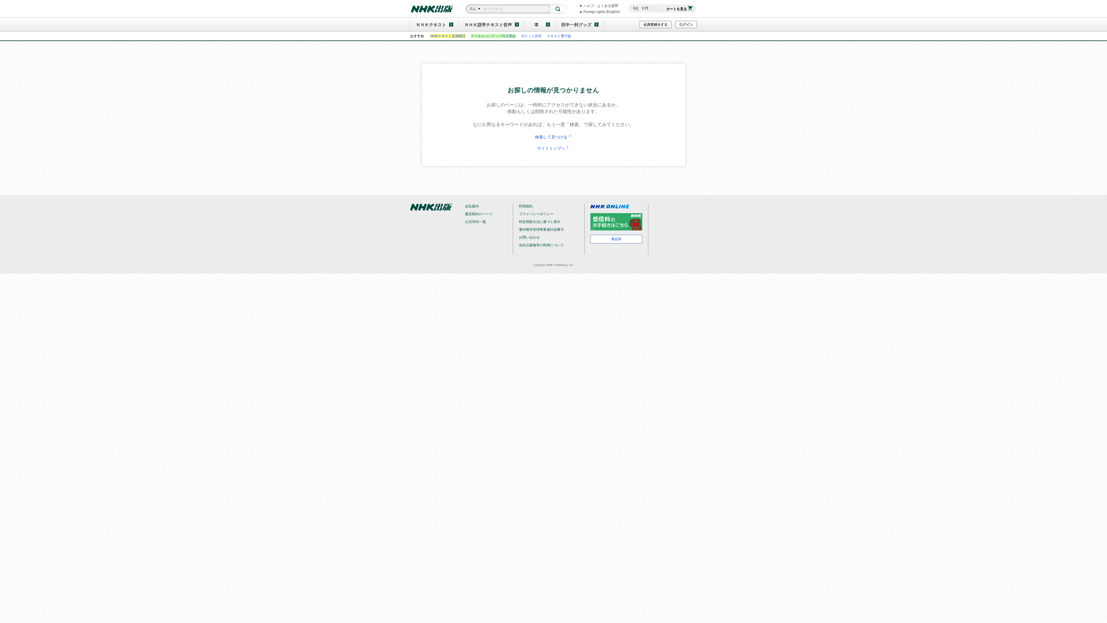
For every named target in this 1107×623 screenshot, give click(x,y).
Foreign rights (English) (601, 12)
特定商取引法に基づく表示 (539, 222)
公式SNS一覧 (475, 222)
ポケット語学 (531, 36)
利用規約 (526, 206)
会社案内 (472, 206)
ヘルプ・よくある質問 (600, 6)
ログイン (686, 24)
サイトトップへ (551, 148)
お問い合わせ (529, 237)
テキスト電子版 (559, 36)
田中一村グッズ (576, 24)
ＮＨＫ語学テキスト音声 (488, 24)
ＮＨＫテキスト (431, 24)
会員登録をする (655, 24)
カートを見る (676, 9)
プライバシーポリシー (536, 214)
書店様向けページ (479, 214)
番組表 (616, 239)
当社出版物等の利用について (541, 245)
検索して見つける (551, 137)
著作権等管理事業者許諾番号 (541, 230)
